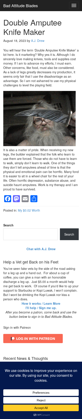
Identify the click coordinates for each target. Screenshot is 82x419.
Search (8, 225)
